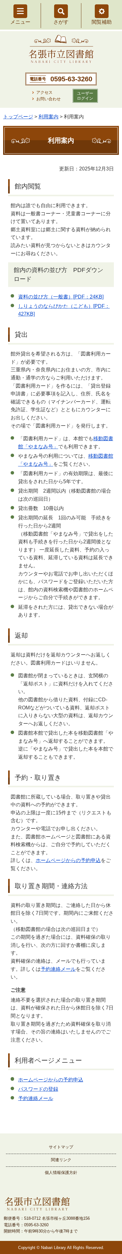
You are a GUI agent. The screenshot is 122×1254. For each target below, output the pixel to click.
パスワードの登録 (38, 1089)
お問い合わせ (48, 99)
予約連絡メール (58, 969)
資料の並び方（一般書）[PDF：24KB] (61, 296)
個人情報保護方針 (61, 1172)
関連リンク (61, 1159)
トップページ (18, 116)
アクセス (44, 92)
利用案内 (48, 116)
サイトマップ (61, 1147)
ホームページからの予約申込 (68, 860)
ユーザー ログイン (85, 95)
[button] (102, 11)
